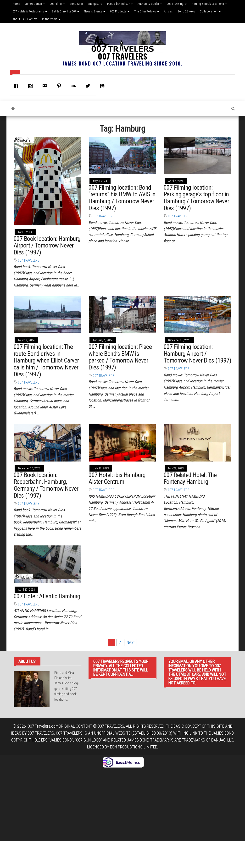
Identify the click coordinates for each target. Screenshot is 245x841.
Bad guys (94, 3)
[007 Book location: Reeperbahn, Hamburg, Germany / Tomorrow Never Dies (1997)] (47, 442)
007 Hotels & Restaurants (28, 11)
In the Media (50, 19)
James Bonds (34, 3)
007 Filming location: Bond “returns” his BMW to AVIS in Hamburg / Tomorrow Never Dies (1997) (122, 198)
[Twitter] (89, 86)
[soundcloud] (74, 86)
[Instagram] (31, 86)
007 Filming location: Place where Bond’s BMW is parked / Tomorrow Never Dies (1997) (120, 357)
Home (16, 3)
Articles (168, 11)
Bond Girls (76, 3)
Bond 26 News (186, 11)
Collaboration (209, 11)
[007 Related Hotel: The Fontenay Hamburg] (197, 442)
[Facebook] (17, 86)
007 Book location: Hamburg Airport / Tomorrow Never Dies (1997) (47, 245)
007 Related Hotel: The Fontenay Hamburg (190, 478)
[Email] (46, 86)
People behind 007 (118, 3)
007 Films (56, 3)
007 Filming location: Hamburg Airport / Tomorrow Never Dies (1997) (197, 353)
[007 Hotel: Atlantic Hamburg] (47, 563)
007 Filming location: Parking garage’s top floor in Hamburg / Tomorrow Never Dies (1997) (196, 198)
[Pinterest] (60, 86)
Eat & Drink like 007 (64, 11)
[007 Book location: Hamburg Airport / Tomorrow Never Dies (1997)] (47, 180)
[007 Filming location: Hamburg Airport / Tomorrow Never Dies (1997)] (197, 314)
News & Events (93, 11)
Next (130, 642)
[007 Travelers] (13, 108)
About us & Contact (24, 19)
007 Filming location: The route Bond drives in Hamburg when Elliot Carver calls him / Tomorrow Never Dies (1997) (46, 360)
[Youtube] (103, 86)
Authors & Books (149, 3)
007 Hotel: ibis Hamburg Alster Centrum (117, 478)
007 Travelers (122, 56)
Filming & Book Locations (208, 3)
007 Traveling (175, 3)
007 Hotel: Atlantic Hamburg (47, 596)
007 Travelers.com (43, 726)
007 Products (118, 11)
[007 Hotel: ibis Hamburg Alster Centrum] (122, 442)
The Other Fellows (145, 11)
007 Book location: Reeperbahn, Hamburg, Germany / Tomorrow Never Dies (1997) (46, 485)
